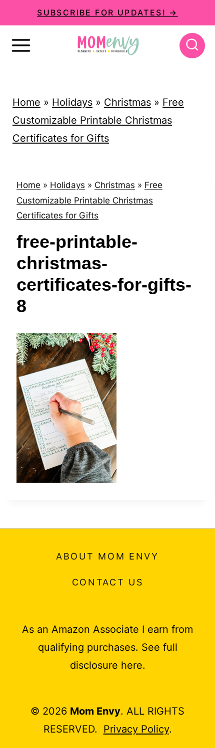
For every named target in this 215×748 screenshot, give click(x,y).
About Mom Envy (107, 556)
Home (26, 102)
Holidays (72, 102)
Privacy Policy (136, 729)
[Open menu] (21, 45)
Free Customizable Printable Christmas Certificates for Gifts (98, 120)
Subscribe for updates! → (107, 12)
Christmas (127, 102)
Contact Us (108, 582)
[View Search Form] (192, 45)
